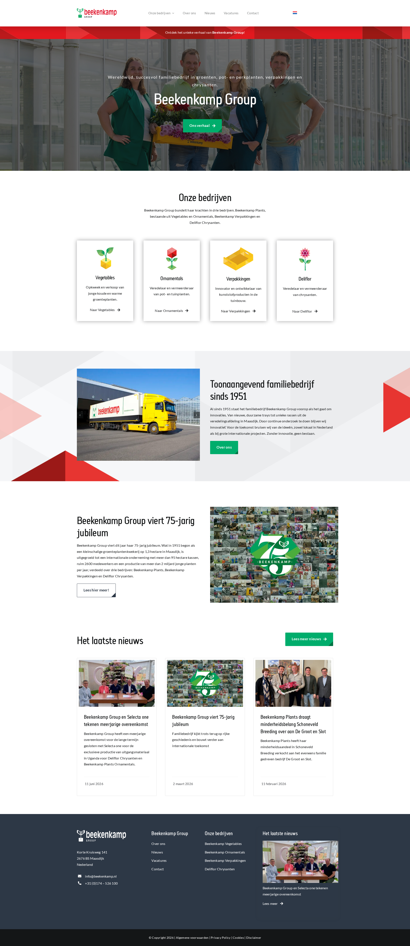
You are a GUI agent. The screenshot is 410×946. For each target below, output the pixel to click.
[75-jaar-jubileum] (205, 661)
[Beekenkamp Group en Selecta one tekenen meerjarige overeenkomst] (300, 844)
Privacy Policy (220, 937)
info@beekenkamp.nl (101, 876)
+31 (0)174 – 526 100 (101, 883)
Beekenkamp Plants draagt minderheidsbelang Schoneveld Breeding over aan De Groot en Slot (293, 724)
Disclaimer (253, 937)
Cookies (238, 937)
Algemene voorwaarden (192, 937)
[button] (80, 415)
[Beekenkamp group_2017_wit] (101, 832)
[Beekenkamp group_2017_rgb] (97, 10)
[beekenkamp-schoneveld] (293, 661)
